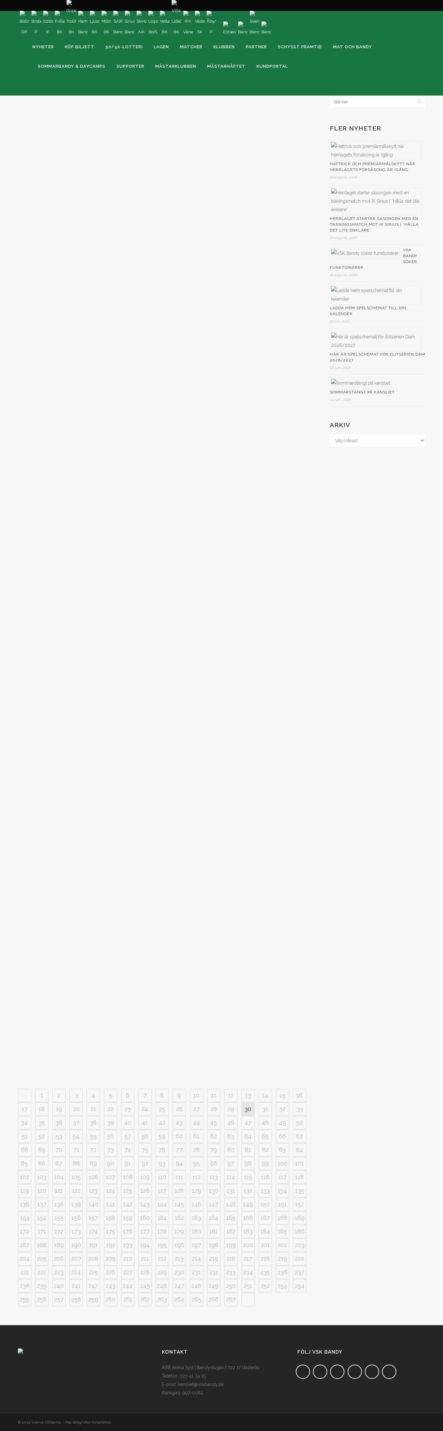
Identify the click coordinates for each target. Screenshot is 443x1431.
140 (93, 1204)
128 (179, 1190)
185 (282, 1231)
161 (162, 1217)
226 (110, 1272)
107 (110, 1177)
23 (128, 1109)
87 (58, 1163)
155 (59, 1217)
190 (76, 1245)
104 (59, 1177)
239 (42, 1285)
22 (111, 1109)
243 (110, 1285)
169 (300, 1217)
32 (282, 1109)
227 (127, 1272)
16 (299, 1095)
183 (248, 1231)
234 (248, 1272)
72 (93, 1149)
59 (162, 1136)
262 (145, 1299)
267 (231, 1299)
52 (42, 1136)
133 (265, 1190)
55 (93, 1136)
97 (230, 1163)
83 (282, 1149)
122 (76, 1190)
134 (282, 1190)
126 (145, 1190)
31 (265, 1109)
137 (41, 1204)
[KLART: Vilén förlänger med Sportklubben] (233, 828)
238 (25, 1285)
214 (196, 1258)
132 (248, 1190)
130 (213, 1190)
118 (299, 1177)
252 (265, 1285)
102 (24, 1177)
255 (24, 1299)
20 (76, 1109)
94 (179, 1163)
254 (300, 1285)
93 (162, 1163)
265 (196, 1299)
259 (93, 1299)
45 (213, 1122)
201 (265, 1245)
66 (282, 1136)
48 (265, 1122)
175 (110, 1231)
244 (128, 1285)
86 (41, 1163)
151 (282, 1204)
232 (213, 1272)
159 (127, 1217)
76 (162, 1149)
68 (24, 1149)
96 (213, 1163)
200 (248, 1245)
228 (145, 1272)
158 (110, 1217)
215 (213, 1258)
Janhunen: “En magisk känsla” (210, 1036)
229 (162, 1272)
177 (145, 1231)
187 (24, 1245)
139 (76, 1204)
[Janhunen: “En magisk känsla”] (233, 986)
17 (25, 1109)
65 (265, 1136)
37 (76, 1122)
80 (230, 1149)
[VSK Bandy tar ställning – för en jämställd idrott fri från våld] (90, 309)
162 (179, 1217)
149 (248, 1204)
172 (58, 1231)
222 (41, 1272)
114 (230, 1177)
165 (230, 1217)
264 (179, 1299)
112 (196, 1177)
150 (265, 1204)
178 (162, 1231)
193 (127, 1245)
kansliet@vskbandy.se (200, 1384)
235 (265, 1272)
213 (179, 1258)
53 (59, 1136)
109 (145, 1177)
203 (300, 1245)
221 (24, 1272)
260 (110, 1299)
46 (230, 1122)
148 (231, 1204)
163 (196, 1217)
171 (42, 1231)
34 (24, 1122)
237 (299, 1272)
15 (282, 1095)
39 (110, 1122)
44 (196, 1122)
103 (41, 1177)
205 (42, 1258)
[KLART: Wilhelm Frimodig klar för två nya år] (233, 316)
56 (110, 1136)
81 (248, 1149)
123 (93, 1190)
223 (59, 1272)
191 (93, 1245)
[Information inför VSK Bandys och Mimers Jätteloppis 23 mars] (233, 142)
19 (59, 1109)
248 (196, 1285)
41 (145, 1122)
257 (59, 1299)
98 (248, 1163)
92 (145, 1163)
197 (196, 1245)
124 (110, 1190)
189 (59, 1245)
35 (42, 1122)
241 (76, 1285)
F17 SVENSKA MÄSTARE (54, 884)
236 (282, 1272)
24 (145, 1109)
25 (162, 1109)
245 (145, 1285)
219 (282, 1258)
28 (213, 1109)
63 (230, 1136)
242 (93, 1285)
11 (213, 1095)
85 (24, 1163)
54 (76, 1136)
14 (265, 1095)
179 (179, 1231)
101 (299, 1163)
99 (265, 1163)
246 (162, 1285)
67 (299, 1136)
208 (93, 1258)
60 (179, 1136)
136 (24, 1204)
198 (214, 1245)
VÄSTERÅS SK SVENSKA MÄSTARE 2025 (217, 710)
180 (196, 1231)
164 (214, 1217)
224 (76, 1272)
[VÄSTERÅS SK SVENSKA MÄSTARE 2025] (233, 653)
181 (213, 1231)
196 (179, 1245)
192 (110, 1245)
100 (282, 1163)
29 (231, 1109)
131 (231, 1190)
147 (213, 1204)
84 (299, 1149)
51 (25, 1136)
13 (248, 1095)
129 (196, 1190)
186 (300, 1231)
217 (248, 1258)
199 (231, 1245)
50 (299, 1122)
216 (230, 1258)
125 (127, 1190)
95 (196, 1163)
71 (76, 1149)
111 (179, 1177)
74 (128, 1149)
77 (179, 1149)
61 (196, 1136)
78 (196, 1149)
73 (110, 1149)
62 (213, 1136)
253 (282, 1285)
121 (59, 1190)
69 (41, 1149)
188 (42, 1245)
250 (231, 1285)
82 (265, 1149)
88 (76, 1163)
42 (162, 1122)
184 (265, 1231)
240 (59, 1285)
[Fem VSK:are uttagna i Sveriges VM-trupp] (90, 488)
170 (24, 1231)
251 (248, 1285)
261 (127, 1299)
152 (299, 1204)
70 (58, 1149)
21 (93, 1109)
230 (179, 1272)
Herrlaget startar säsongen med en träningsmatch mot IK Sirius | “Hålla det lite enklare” (374, 224)
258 (76, 1299)
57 (128, 1136)
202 (282, 1245)
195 (162, 1245)
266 (214, 1299)
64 (248, 1136)
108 (128, 1177)
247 (179, 1285)
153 (24, 1217)
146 (196, 1204)
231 (196, 1272)
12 (230, 1095)
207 (76, 1258)
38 (93, 1122)
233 (230, 1272)
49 (282, 1122)
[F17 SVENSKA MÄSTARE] (90, 827)
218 (265, 1258)
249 (214, 1285)
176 (127, 1231)
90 (110, 1163)
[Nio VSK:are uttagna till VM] (233, 488)
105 (76, 1177)
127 (162, 1190)
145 (179, 1204)
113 (214, 1177)
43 (179, 1122)
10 (196, 1095)
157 (93, 1217)
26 (179, 1109)
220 (299, 1258)
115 (248, 1177)
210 (127, 1258)
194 (145, 1245)
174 (93, 1231)
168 (282, 1217)
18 (42, 1109)
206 (59, 1258)
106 (93, 1177)
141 (110, 1204)
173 (76, 1231)
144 (162, 1204)
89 (93, 1163)
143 (145, 1204)
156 (76, 1217)
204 (24, 1258)
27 (196, 1109)
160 (145, 1217)
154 (41, 1217)
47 (248, 1122)
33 (299, 1109)
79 (213, 1149)
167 (265, 1217)
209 (110, 1258)
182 (230, 1231)
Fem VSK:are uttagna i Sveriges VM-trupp (84, 544)
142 (127, 1204)
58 (144, 1136)
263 (162, 1299)
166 (248, 1217)
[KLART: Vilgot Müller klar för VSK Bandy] (90, 142)
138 (59, 1204)
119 (24, 1190)
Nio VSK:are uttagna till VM (208, 544)
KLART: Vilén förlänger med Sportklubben (230, 885)
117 (282, 1177)
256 (42, 1299)
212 (162, 1258)
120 (41, 1190)
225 (93, 1272)
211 (145, 1258)
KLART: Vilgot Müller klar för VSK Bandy (85, 192)
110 (162, 1177)
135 (299, 1190)
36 (58, 1122)
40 (127, 1122)
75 (145, 1149)
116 (265, 1177)
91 (128, 1163)
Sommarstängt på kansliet (362, 392)
